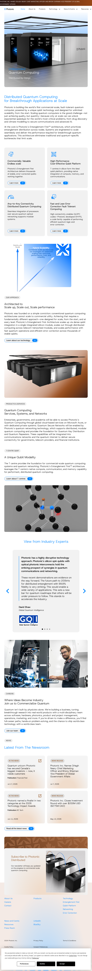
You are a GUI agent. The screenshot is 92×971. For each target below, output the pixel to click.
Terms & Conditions (69, 941)
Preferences (24, 964)
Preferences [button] (35, 958)
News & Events (69, 9)
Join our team (12, 730)
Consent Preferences (41, 947)
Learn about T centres (15, 478)
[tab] (42, 629)
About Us (32, 9)
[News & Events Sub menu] (77, 9)
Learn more (13, 183)
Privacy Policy (38, 941)
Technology (53, 9)
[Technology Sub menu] (59, 9)
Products (42, 9)
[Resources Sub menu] (90, 9)
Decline (42, 964)
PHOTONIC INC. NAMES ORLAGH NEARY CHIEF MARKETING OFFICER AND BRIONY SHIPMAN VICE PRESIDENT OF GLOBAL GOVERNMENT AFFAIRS (40, 3)
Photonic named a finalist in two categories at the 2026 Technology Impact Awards (24, 803)
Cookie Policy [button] (73, 955)
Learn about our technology (18, 340)
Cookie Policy (8, 947)
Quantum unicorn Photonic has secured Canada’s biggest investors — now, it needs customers (21, 769)
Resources (85, 9)
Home (23, 9)
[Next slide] (84, 591)
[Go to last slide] (8, 591)
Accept (62, 964)
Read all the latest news (16, 828)
